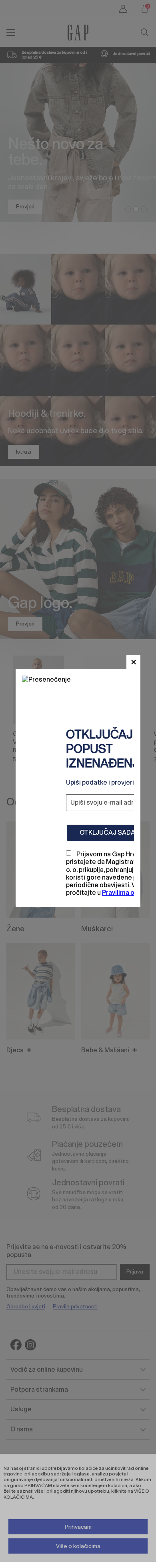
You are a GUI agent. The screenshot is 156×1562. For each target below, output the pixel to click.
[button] (133, 662)
